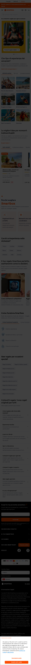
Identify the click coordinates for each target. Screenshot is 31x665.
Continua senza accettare (6, 637)
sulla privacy (10, 652)
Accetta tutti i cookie (16, 662)
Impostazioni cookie (16, 658)
